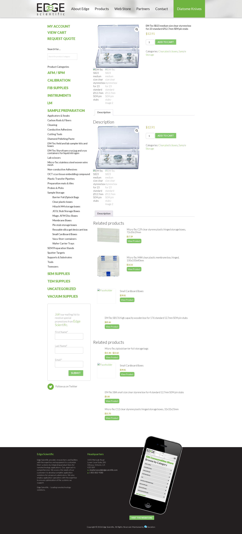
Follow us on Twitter (66, 386)
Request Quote (61, 39)
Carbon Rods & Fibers (59, 120)
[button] (136, 29)
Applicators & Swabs (58, 115)
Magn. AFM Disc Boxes (65, 215)
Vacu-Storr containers (64, 238)
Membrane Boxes (62, 220)
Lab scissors (54, 157)
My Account (58, 26)
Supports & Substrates (59, 257)
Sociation (151, 527)
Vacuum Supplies (62, 296)
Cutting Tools (54, 134)
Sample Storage (55, 192)
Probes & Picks (55, 187)
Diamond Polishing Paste (61, 138)
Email (58, 359)
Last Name (61, 345)
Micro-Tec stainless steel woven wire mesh (67, 163)
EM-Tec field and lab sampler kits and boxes (67, 144)
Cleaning (52, 124)
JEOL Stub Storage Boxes (66, 211)
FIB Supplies (57, 88)
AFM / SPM (56, 73)
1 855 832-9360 (96, 472)
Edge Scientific (50, 9)
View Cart (56, 32)
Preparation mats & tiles (60, 183)
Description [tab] (103, 112)
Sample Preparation (66, 110)
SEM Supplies (58, 274)
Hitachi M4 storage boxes (66, 206)
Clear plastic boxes (168, 51)
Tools (50, 261)
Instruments (59, 95)
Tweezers (52, 266)
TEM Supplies (58, 281)
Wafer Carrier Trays (63, 243)
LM (49, 103)
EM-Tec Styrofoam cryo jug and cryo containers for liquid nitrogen (67, 152)
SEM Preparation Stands (60, 248)
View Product (134, 241)
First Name (61, 331)
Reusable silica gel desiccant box (70, 229)
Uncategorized (61, 289)
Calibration (58, 80)
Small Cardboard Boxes (64, 234)
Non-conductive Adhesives (62, 169)
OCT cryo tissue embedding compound (68, 174)
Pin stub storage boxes (64, 224)
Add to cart (166, 41)
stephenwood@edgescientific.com (103, 470)
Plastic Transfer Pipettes (61, 178)
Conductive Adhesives (59, 129)
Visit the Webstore (141, 517)
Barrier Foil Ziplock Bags (65, 197)
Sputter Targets (56, 252)
